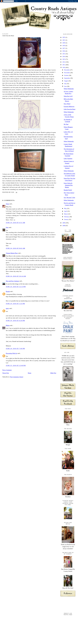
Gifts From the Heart (8, 35)
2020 (64, 43)
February (66, 216)
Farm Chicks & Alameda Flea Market (68, 185)
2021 (64, 40)
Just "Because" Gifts (69, 197)
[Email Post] (16, 192)
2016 (64, 51)
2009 (64, 223)
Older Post (53, 373)
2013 (64, 59)
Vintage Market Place (12, 253)
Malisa (8, 325)
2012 (64, 62)
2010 (64, 67)
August (66, 81)
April (65, 211)
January (66, 219)
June (65, 86)
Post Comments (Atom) (16, 377)
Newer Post (5, 373)
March (66, 214)
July (65, 83)
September (67, 78)
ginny (7, 308)
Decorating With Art (11, 353)
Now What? (67, 103)
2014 (64, 56)
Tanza (7, 204)
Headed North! (68, 190)
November (67, 72)
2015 (64, 54)
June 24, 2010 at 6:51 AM (15, 222)
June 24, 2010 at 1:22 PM (15, 303)
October (66, 75)
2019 (64, 45)
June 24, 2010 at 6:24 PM (15, 320)
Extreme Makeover (69, 106)
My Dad (66, 124)
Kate (7, 227)
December (67, 70)
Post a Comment (7, 370)
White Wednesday (69, 88)
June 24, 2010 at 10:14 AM (16, 276)
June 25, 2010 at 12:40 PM (16, 365)
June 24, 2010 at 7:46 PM (15, 348)
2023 (64, 37)
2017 (64, 48)
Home (29, 373)
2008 (64, 225)
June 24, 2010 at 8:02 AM (15, 248)
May (65, 208)
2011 (64, 64)
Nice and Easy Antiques (12, 281)
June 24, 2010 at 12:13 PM (16, 286)
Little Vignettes (68, 158)
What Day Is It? (68, 96)
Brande (8, 291)
